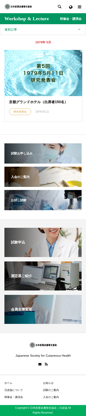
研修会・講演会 (13, 397)
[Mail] (39, 364)
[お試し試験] (43, 207)
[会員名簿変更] (43, 322)
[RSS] (46, 364)
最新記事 (11, 29)
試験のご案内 (51, 390)
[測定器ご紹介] (43, 289)
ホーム (8, 383)
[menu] (70, 6)
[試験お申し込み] (43, 160)
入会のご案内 (51, 397)
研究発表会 (20, 111)
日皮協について (13, 390)
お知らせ (48, 383)
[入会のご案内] (43, 184)
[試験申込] (43, 256)
